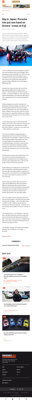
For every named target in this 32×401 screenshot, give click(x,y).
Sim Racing (4, 372)
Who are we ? (5, 382)
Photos (18, 372)
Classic (4, 369)
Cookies (17, 393)
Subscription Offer (6, 380)
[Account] (12, 399)
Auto (3, 367)
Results (18, 369)
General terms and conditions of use (11, 392)
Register (28, 245)
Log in (23, 245)
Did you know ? (20, 367)
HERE (9, 236)
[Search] (19, 399)
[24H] (5, 399)
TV (17, 374)
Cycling (4, 374)
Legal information (25, 392)
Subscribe (16, 1)
